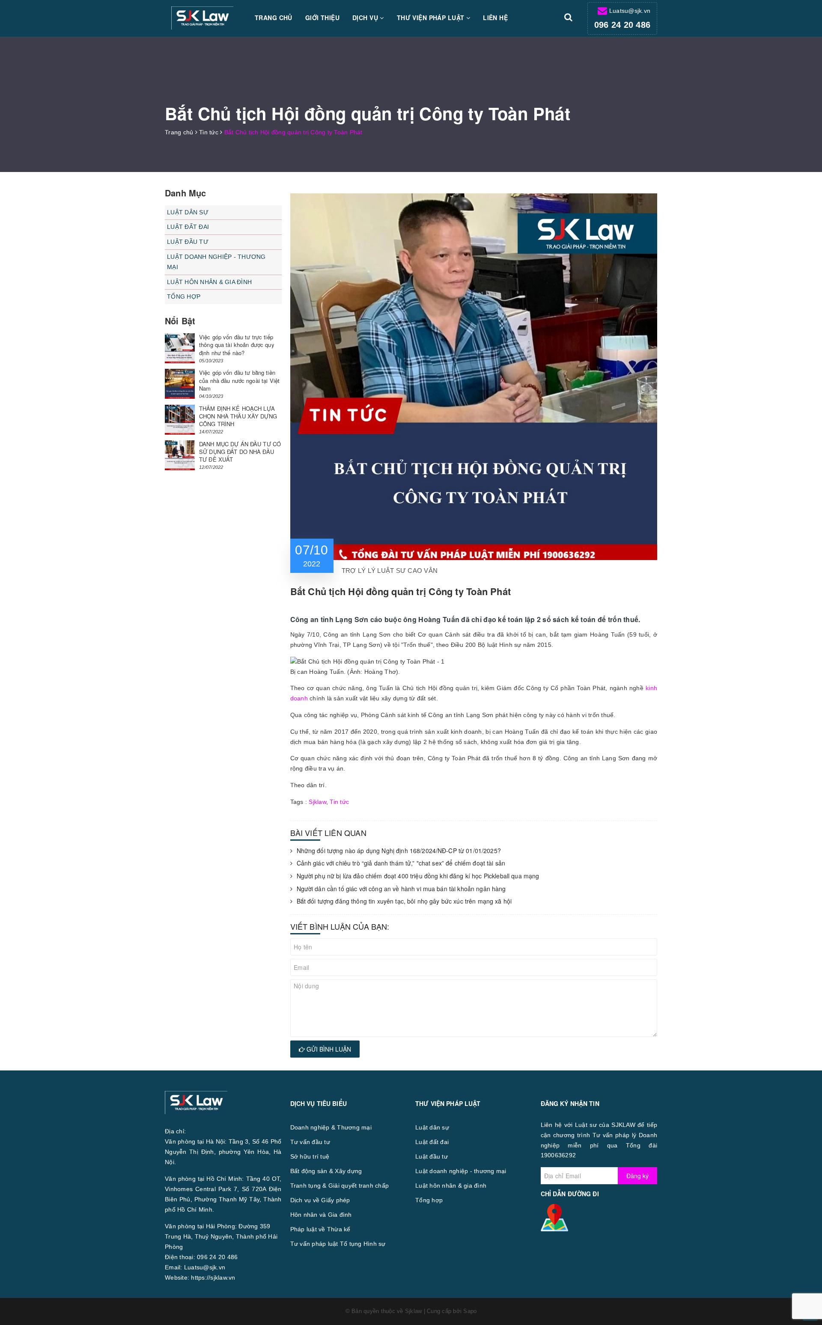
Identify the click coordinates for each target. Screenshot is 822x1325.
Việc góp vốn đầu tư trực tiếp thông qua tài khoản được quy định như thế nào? (236, 344)
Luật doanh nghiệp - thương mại (216, 261)
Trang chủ (273, 17)
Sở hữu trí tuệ (310, 1156)
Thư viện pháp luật (431, 17)
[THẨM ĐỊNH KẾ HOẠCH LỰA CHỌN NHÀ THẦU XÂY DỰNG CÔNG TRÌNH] (180, 420)
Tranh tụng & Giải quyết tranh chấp (339, 1185)
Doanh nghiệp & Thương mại (331, 1127)
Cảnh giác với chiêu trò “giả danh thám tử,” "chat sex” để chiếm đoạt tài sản (401, 863)
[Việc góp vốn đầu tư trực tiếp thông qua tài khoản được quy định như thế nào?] (180, 348)
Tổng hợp (183, 296)
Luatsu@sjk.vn (629, 10)
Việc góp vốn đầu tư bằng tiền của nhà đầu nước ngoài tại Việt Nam (239, 380)
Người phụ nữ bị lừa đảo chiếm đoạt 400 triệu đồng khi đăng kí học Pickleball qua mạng (418, 876)
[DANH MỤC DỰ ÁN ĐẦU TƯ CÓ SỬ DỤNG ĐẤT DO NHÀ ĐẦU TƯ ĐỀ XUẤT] (180, 455)
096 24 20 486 (622, 25)
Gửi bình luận (328, 1049)
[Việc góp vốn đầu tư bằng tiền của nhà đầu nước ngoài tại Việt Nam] (180, 384)
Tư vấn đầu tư (310, 1141)
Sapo (470, 1311)
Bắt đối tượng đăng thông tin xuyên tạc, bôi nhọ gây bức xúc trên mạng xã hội (404, 901)
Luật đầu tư (187, 241)
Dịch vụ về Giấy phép (320, 1200)
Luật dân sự (187, 212)
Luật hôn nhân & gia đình (209, 282)
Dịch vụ (366, 17)
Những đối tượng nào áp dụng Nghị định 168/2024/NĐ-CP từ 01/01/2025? (399, 851)
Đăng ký (637, 1175)
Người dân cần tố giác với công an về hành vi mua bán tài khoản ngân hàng (401, 889)
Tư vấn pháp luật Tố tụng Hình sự (338, 1243)
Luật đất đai (188, 226)
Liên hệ (495, 17)
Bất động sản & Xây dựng (326, 1171)
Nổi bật (180, 320)
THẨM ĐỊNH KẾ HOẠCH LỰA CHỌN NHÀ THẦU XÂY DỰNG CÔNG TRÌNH (238, 416)
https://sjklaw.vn (213, 1277)
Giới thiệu (322, 17)
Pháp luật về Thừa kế (320, 1229)
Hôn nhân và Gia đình (321, 1214)
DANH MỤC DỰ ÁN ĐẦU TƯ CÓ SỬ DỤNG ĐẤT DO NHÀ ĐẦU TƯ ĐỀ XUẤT (240, 451)
